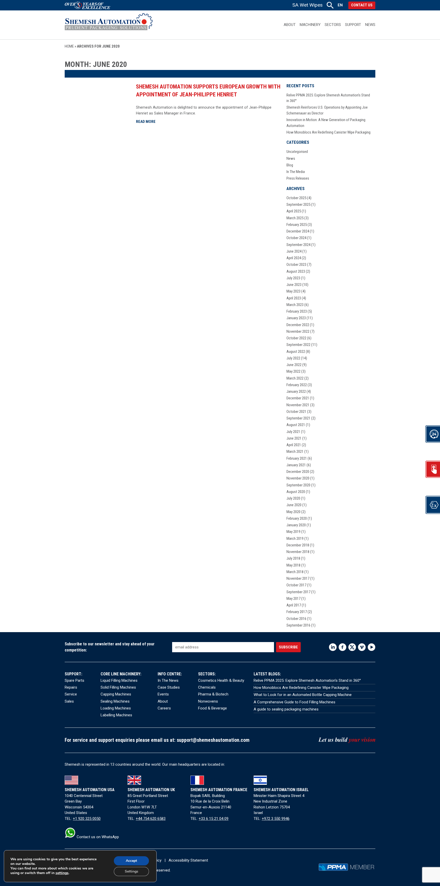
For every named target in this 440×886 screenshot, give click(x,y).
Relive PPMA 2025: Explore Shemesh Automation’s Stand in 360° (307, 680)
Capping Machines (116, 694)
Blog (289, 165)
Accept (131, 860)
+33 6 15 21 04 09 (213, 818)
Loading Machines (116, 708)
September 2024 (298, 244)
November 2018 (297, 551)
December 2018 (297, 545)
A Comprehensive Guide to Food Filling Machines (294, 702)
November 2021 (297, 405)
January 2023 (296, 318)
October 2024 (296, 238)
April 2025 (293, 211)
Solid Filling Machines (118, 687)
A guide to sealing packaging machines (286, 709)
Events (163, 694)
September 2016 (298, 625)
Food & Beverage (212, 708)
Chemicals (207, 687)
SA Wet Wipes (307, 5)
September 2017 (298, 592)
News (370, 24)
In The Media (295, 171)
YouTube (371, 647)
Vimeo (362, 647)
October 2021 (296, 411)
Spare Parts (74, 680)
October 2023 (296, 264)
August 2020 (295, 491)
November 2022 (297, 331)
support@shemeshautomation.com (213, 740)
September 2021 (298, 418)
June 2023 (293, 284)
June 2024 (293, 251)
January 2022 (296, 391)
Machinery (310, 24)
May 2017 (293, 598)
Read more (146, 121)
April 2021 (293, 445)
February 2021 (296, 458)
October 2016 (296, 618)
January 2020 (296, 525)
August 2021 (295, 425)
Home (69, 46)
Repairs (71, 687)
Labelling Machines (116, 715)
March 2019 (295, 538)
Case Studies (169, 687)
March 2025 (295, 218)
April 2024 (293, 258)
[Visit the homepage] (109, 24)
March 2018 (295, 572)
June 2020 (293, 505)
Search (330, 5)
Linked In (333, 647)
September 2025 (298, 204)
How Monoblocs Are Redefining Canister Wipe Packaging (328, 132)
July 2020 (293, 498)
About (290, 24)
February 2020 (296, 518)
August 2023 (295, 271)
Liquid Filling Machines (119, 680)
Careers (164, 708)
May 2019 (293, 531)
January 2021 (296, 465)
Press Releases (297, 178)
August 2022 (295, 351)
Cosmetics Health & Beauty (221, 680)
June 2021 (293, 438)
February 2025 (296, 224)
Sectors (333, 24)
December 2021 (297, 398)
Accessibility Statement (188, 860)
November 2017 (297, 578)
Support (353, 24)
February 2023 (296, 311)
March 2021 (295, 451)
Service (71, 694)
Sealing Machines (115, 701)
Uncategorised (297, 151)
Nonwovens (208, 701)
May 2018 (293, 565)
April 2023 (293, 298)
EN (340, 5)
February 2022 (296, 385)
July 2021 (293, 431)
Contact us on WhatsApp (97, 837)
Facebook (342, 647)
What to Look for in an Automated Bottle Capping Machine (303, 694)
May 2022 (293, 371)
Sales (69, 701)
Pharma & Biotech (213, 694)
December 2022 (297, 325)
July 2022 (293, 358)
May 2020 (293, 512)
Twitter (352, 647)
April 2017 (293, 605)
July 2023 (293, 278)
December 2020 (297, 471)
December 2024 (297, 231)
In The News (168, 680)
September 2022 (298, 344)
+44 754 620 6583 (151, 818)
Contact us (362, 5)
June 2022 (293, 364)
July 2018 (293, 558)
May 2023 (293, 291)
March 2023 (295, 304)
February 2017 (296, 611)
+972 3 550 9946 (276, 818)
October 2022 (296, 338)
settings (62, 873)
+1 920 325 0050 (87, 818)
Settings (131, 871)
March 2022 (295, 378)
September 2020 (298, 485)
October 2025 (296, 198)
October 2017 (296, 585)
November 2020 (297, 478)
